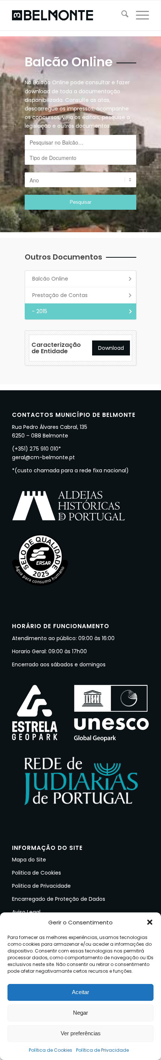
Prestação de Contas (60, 295)
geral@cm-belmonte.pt (43, 457)
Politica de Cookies (36, 872)
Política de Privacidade (102, 1050)
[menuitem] (121, 15)
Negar (80, 1012)
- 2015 (39, 311)
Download (111, 348)
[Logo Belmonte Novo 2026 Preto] (66, 15)
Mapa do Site (29, 859)
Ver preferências (81, 1033)
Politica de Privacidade (41, 886)
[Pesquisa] (121, 15)
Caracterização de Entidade (56, 348)
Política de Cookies (50, 1050)
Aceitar (80, 992)
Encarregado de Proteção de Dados (58, 899)
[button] (150, 922)
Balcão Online (50, 278)
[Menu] (138, 15)
